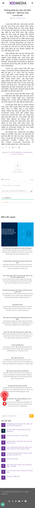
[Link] (20, 191)
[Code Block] (18, 191)
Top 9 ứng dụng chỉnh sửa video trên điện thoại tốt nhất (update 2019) (19, 448)
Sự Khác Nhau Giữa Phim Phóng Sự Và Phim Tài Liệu (19, 442)
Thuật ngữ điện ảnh (13, 476)
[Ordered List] (12, 191)
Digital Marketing (27, 152)
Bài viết (21, 154)
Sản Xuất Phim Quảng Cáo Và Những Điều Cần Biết (19, 465)
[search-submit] (31, 416)
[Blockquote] (16, 191)
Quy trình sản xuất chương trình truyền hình (20, 471)
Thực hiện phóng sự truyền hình (17, 435)
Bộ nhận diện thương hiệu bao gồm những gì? (19, 430)
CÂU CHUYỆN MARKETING (15, 152)
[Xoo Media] (18, 3)
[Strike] (9, 191)
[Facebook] (6, 147)
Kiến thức (14, 154)
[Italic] (5, 191)
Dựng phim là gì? (12, 459)
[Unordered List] (14, 191)
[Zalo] (4, 404)
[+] (25, 191)
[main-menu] (3, 3)
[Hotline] (4, 395)
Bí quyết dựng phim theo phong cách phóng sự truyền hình (19, 454)
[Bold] (3, 191)
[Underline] (7, 191)
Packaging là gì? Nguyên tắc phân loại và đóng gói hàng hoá (20, 424)
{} (22, 191)
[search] (32, 3)
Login (31, 179)
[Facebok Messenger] (4, 399)
